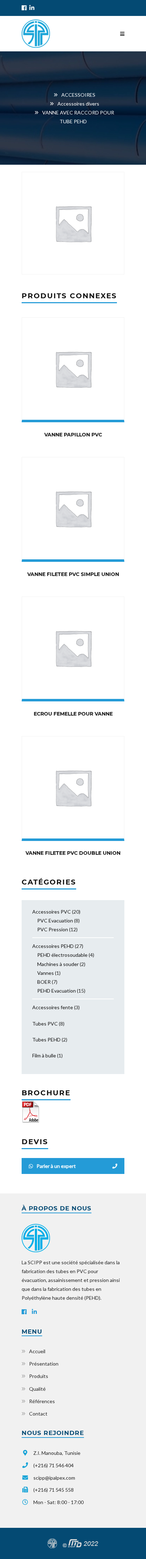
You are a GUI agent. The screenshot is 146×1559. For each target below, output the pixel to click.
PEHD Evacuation (56, 991)
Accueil (37, 1351)
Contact (38, 1414)
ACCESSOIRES (78, 95)
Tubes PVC (45, 1024)
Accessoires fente (52, 1007)
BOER (44, 982)
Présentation (43, 1364)
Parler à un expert (56, 1166)
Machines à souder (58, 964)
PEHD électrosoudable (62, 955)
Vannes (45, 973)
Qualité (37, 1389)
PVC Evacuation (55, 920)
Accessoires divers (78, 104)
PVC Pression (52, 929)
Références (42, 1401)
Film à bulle (44, 1055)
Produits (38, 1376)
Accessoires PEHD (53, 946)
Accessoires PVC (51, 912)
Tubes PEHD (46, 1039)
